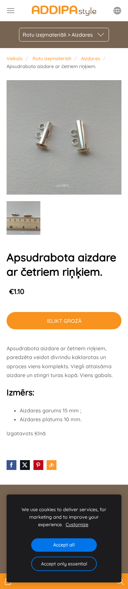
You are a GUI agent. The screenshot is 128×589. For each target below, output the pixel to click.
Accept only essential (64, 564)
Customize (77, 525)
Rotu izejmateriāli (51, 58)
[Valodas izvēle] (117, 11)
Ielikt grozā (64, 321)
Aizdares (90, 58)
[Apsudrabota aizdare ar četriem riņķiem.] (23, 218)
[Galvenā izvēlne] (11, 11)
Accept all (64, 545)
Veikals (15, 58)
